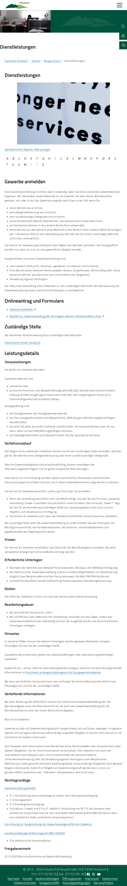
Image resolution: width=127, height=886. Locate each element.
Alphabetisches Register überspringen (27, 149)
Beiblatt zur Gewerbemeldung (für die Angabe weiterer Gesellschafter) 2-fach (55, 316)
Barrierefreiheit (103, 883)
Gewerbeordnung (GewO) (20, 788)
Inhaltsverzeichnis (25, 883)
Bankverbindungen (47, 878)
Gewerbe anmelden (21, 309)
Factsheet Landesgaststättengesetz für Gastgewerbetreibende (63, 672)
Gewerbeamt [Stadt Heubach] (22, 342)
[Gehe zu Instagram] (93, 874)
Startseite (14, 878)
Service (36, 61)
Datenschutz (110, 878)
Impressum (92, 878)
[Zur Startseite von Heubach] (17, 5)
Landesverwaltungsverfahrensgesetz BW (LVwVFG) (35, 833)
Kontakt (27, 878)
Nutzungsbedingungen (76, 883)
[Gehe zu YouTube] (99, 874)
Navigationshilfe (49, 883)
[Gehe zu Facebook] (88, 874)
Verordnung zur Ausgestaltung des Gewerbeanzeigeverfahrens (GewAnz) (48, 824)
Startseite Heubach (16, 61)
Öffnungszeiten (71, 878)
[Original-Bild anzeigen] (63, 113)
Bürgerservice (52, 61)
